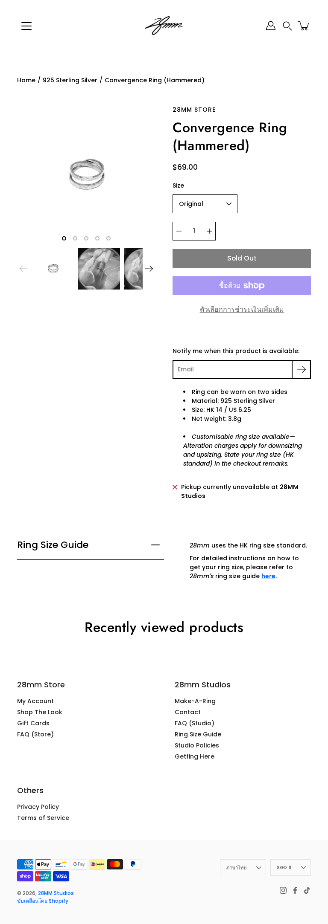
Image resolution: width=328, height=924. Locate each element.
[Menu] (26, 26)
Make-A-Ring (195, 701)
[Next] (149, 268)
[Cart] (304, 25)
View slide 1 (64, 238)
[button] (287, 25)
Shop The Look (39, 712)
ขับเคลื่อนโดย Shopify (42, 900)
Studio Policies (197, 745)
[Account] (271, 25)
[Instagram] (283, 890)
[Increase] (209, 231)
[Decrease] (179, 231)
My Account (35, 701)
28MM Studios (56, 893)
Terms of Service (43, 818)
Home (26, 80)
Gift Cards (33, 723)
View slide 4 (97, 238)
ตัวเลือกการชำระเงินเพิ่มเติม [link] (242, 309)
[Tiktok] (307, 890)
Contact (188, 712)
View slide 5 (108, 238)
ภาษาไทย (236, 867)
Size (178, 185)
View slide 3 (86, 238)
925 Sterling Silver (70, 80)
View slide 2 (75, 238)
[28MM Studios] (164, 25)
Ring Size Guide (52, 544)
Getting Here (194, 756)
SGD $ (284, 867)
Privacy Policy (38, 806)
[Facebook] (295, 890)
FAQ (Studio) (194, 723)
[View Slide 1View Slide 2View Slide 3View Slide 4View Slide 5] (86, 174)
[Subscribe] (301, 369)
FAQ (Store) (35, 734)
